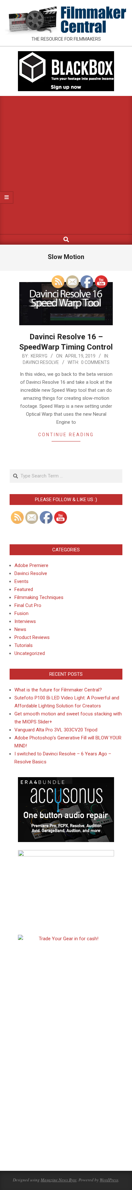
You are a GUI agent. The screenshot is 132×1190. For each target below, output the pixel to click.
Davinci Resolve (41, 362)
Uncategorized (29, 653)
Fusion (21, 613)
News (20, 629)
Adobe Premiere (31, 565)
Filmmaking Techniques (38, 597)
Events (21, 581)
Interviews (25, 621)
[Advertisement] (66, 165)
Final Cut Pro (27, 605)
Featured (23, 589)
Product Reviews (32, 637)
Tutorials (23, 645)
